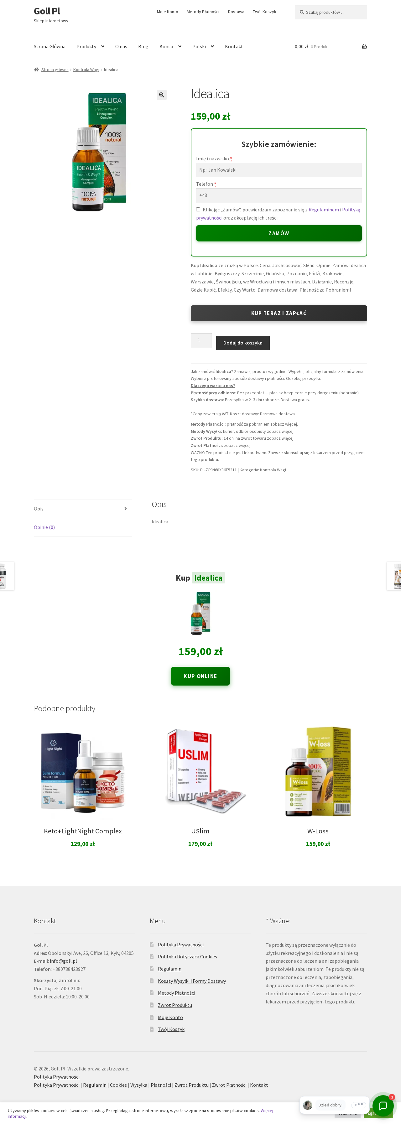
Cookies (118, 1085)
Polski (199, 46)
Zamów (278, 233)
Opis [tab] (39, 508)
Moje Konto (167, 11)
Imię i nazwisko (214, 158)
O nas (121, 46)
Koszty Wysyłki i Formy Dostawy (192, 981)
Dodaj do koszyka (243, 342)
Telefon (206, 184)
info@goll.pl (63, 961)
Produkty (86, 46)
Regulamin (169, 969)
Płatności (161, 1085)
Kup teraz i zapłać (279, 313)
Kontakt (234, 46)
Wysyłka (138, 1085)
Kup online (200, 676)
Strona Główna (49, 46)
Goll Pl (47, 11)
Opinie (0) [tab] (44, 527)
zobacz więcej (283, 424)
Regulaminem (324, 209)
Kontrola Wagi (86, 69)
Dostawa (236, 11)
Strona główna (55, 69)
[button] (162, 95)
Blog (143, 46)
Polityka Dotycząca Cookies (187, 956)
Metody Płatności (203, 11)
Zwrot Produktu (175, 1005)
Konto (166, 46)
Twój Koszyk (264, 11)
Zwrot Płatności (229, 1085)
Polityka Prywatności (181, 944)
